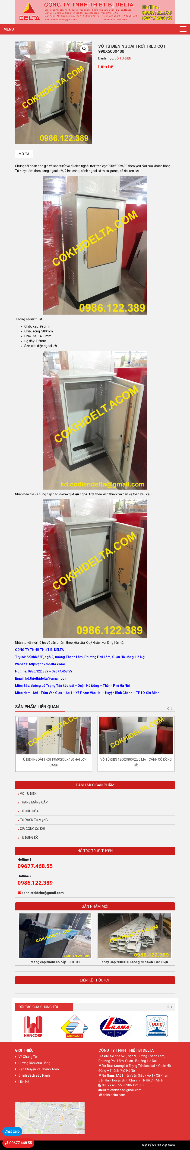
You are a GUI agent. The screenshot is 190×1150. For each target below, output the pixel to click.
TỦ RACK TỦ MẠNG (34, 820)
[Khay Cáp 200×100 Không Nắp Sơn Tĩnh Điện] (135, 936)
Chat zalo (12, 1131)
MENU (8, 29)
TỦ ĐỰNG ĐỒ (29, 837)
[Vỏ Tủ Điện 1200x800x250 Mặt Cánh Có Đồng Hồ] (136, 735)
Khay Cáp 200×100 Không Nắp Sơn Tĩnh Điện (134, 962)
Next (171, 708)
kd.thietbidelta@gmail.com (43, 893)
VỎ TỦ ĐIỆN (122, 58)
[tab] (24, 154)
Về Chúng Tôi (28, 1057)
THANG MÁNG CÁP (34, 802)
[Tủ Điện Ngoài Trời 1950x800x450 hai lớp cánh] (53, 735)
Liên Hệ (24, 1082)
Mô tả (24, 154)
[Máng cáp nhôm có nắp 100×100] (55, 936)
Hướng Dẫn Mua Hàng (34, 1063)
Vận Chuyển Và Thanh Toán (39, 1069)
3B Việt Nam (166, 1145)
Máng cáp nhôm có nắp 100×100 (55, 962)
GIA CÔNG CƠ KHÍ (32, 829)
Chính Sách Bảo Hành (34, 1075)
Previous (168, 708)
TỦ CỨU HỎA (29, 811)
